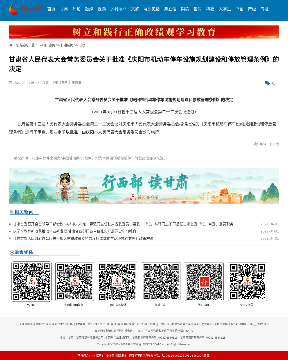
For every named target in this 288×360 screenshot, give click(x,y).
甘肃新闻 (67, 45)
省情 (198, 9)
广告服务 (109, 355)
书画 (239, 9)
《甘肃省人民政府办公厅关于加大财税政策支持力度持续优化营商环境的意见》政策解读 (83, 238)
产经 (252, 9)
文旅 (135, 9)
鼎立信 (170, 9)
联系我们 (121, 355)
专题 (265, 9)
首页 (51, 9)
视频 (102, 9)
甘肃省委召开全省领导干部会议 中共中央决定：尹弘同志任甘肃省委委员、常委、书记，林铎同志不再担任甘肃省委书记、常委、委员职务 (123, 224)
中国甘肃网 (47, 45)
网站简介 (83, 355)
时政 (82, 45)
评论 (76, 9)
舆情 (185, 9)
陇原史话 (152, 9)
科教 (210, 9)
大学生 (225, 9)
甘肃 (64, 9)
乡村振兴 (118, 9)
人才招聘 (96, 355)
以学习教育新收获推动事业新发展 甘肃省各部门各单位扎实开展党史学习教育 (74, 231)
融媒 (89, 9)
